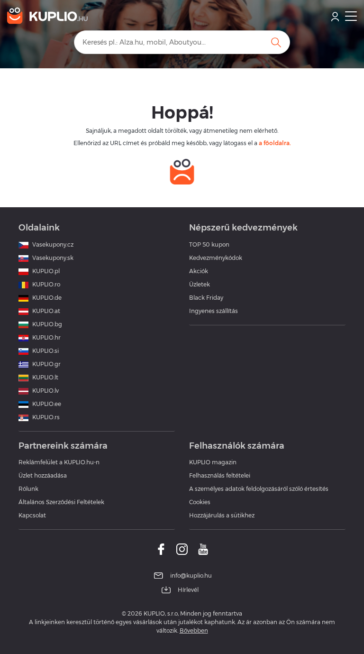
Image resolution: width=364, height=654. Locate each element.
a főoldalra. (275, 143)
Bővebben (194, 630)
